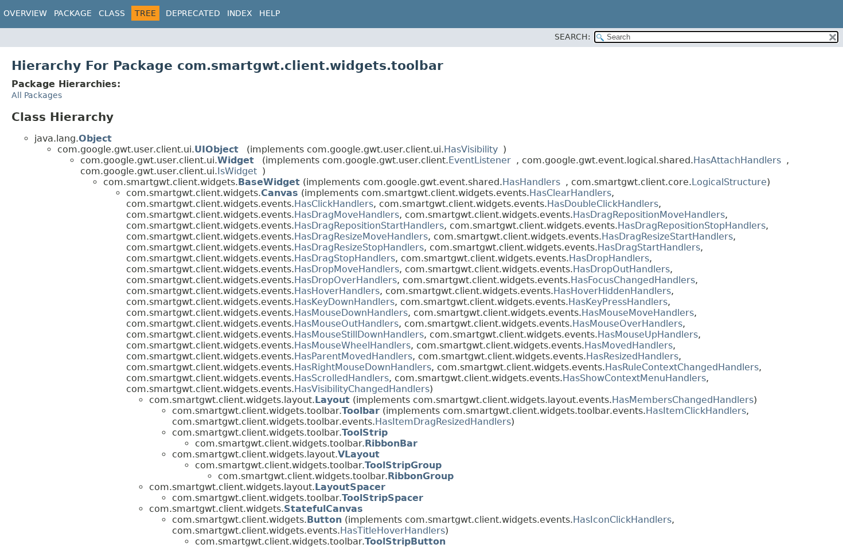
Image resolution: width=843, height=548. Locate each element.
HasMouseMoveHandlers (637, 312)
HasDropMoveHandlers (346, 269)
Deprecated (193, 13)
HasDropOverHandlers (345, 280)
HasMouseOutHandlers (346, 323)
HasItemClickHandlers (696, 410)
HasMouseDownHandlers (351, 312)
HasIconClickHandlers (622, 519)
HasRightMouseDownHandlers (362, 367)
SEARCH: (573, 36)
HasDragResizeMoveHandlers (361, 236)
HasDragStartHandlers (649, 247)
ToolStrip (365, 432)
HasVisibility (471, 149)
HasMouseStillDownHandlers (359, 334)
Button (324, 519)
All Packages (36, 95)
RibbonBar (391, 443)
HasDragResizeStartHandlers (667, 236)
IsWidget (237, 171)
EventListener (479, 160)
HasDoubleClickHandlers (602, 203)
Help (269, 13)
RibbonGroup (421, 476)
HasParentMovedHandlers (353, 356)
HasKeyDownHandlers (344, 301)
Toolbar (361, 410)
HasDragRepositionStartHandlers (369, 225)
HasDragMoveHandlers (346, 214)
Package (73, 13)
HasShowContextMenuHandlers (634, 378)
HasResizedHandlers (632, 356)
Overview (25, 13)
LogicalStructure (729, 182)
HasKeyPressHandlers (618, 301)
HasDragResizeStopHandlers (359, 247)
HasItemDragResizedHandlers (443, 421)
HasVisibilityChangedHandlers (362, 388)
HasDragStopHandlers (344, 258)
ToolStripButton (405, 541)
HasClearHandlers (570, 192)
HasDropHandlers (609, 258)
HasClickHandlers (333, 203)
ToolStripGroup (403, 465)
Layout (332, 399)
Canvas (279, 192)
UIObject (216, 149)
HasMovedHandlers (628, 345)
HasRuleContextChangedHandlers (682, 367)
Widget (235, 160)
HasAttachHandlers (737, 160)
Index (239, 13)
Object (95, 138)
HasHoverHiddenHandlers (612, 290)
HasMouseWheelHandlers (352, 345)
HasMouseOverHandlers (627, 323)
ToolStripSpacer (382, 497)
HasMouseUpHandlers (648, 334)
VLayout (359, 454)
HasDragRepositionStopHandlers (692, 225)
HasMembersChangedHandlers (683, 399)
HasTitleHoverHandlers (392, 530)
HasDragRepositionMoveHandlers (649, 214)
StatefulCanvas (323, 508)
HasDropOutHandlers (621, 269)
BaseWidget (269, 182)
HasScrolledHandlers (341, 378)
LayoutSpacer (350, 487)
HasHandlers (531, 182)
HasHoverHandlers (337, 290)
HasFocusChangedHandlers (633, 280)
